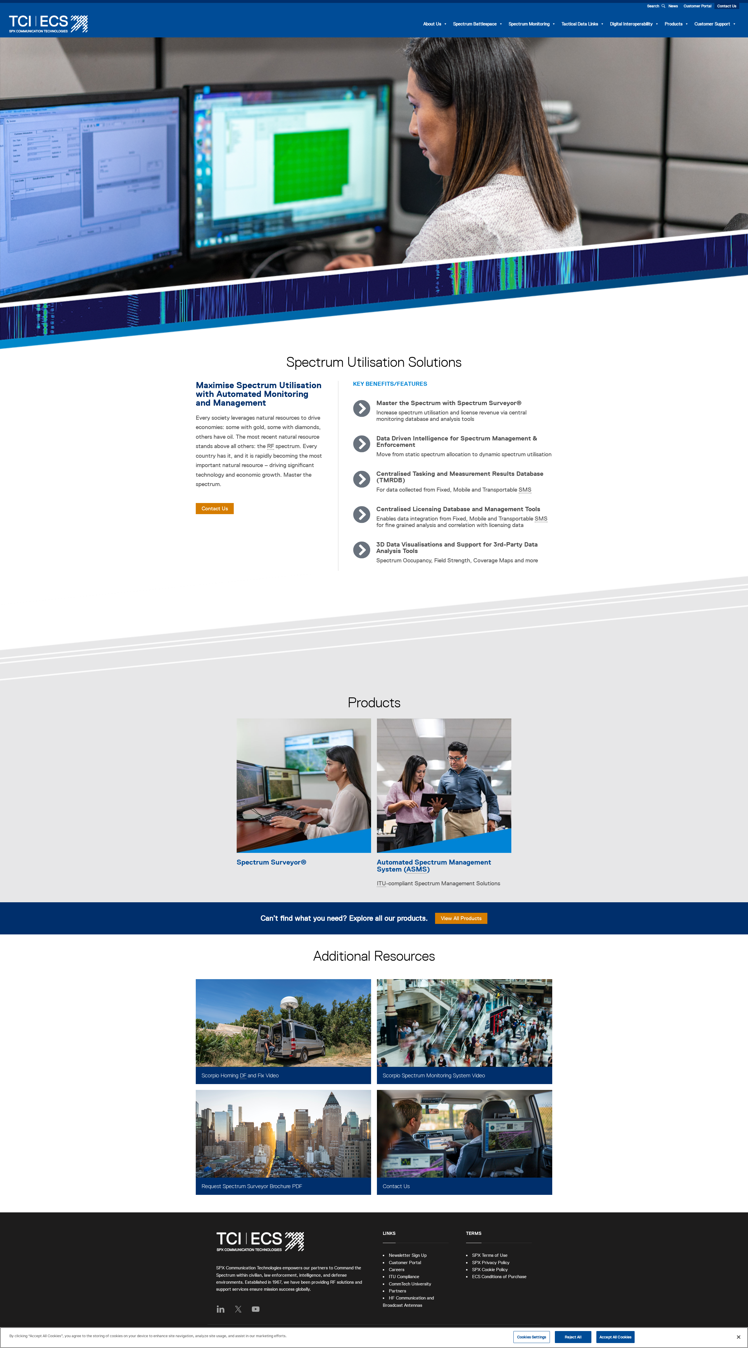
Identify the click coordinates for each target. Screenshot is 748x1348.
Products (674, 23)
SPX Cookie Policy (490, 1269)
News (673, 6)
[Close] (738, 1336)
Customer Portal (697, 6)
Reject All (573, 1337)
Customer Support (712, 23)
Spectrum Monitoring (529, 23)
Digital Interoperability (631, 23)
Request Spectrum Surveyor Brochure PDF (252, 1186)
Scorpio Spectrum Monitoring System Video (434, 1075)
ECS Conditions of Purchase (499, 1276)
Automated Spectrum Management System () (434, 865)
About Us (432, 23)
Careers (396, 1269)
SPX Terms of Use (490, 1255)
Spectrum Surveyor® (272, 862)
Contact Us (726, 6)
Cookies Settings (531, 1337)
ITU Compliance (404, 1276)
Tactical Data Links (580, 23)
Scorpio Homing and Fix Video (240, 1075)
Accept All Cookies (615, 1337)
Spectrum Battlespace (475, 23)
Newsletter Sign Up (408, 1255)
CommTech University (410, 1283)
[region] (374, 1337)
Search (653, 6)
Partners (397, 1290)
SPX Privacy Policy (491, 1262)
